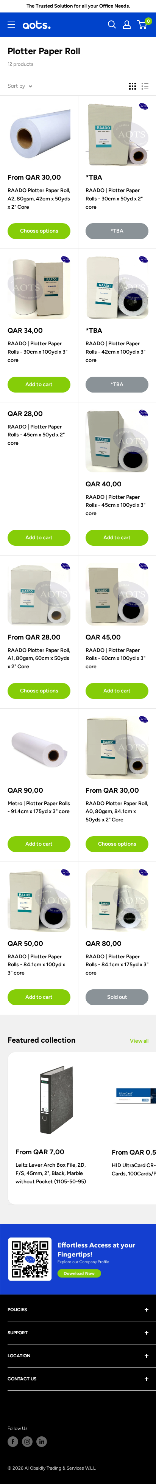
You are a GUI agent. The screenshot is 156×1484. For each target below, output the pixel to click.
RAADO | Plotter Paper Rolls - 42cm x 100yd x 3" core (115, 351)
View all (139, 1041)
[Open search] (112, 24)
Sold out (117, 997)
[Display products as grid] (132, 86)
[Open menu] (11, 25)
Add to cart (39, 384)
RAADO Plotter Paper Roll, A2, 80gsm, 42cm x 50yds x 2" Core (39, 198)
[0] (142, 24)
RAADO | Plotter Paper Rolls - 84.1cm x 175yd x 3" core (117, 964)
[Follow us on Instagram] (27, 1441)
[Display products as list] (145, 86)
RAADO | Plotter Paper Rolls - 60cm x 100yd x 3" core (115, 658)
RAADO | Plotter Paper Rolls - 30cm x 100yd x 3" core (37, 351)
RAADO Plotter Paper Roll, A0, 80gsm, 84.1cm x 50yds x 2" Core (117, 811)
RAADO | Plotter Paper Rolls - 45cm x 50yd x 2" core (36, 435)
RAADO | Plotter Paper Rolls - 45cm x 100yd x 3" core (115, 505)
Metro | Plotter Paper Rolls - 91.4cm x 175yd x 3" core (39, 807)
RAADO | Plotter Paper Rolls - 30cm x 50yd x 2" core (114, 198)
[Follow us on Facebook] (13, 1441)
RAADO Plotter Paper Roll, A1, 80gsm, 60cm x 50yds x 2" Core (39, 658)
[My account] (127, 24)
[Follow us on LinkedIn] (41, 1441)
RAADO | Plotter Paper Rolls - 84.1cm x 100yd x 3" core (36, 964)
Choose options (39, 231)
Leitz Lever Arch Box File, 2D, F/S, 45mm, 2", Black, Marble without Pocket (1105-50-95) (51, 1173)
